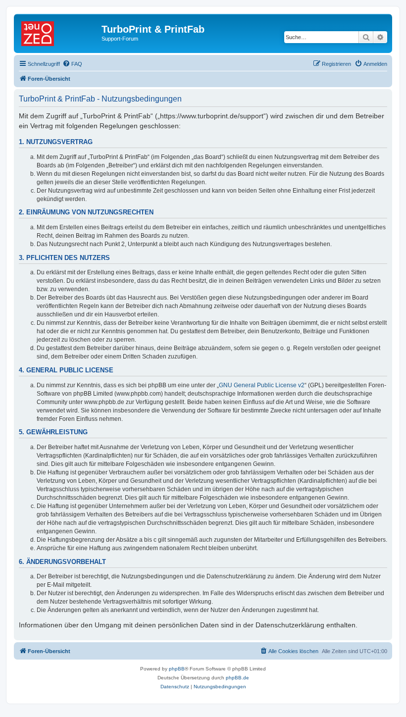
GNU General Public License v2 (261, 385)
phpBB (177, 668)
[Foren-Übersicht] (59, 32)
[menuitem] (72, 64)
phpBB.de (237, 677)
